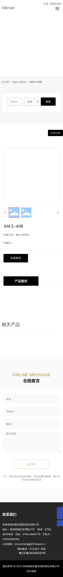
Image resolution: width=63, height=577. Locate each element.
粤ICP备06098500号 (32, 553)
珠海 (42, 548)
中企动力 (34, 548)
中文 (46, 3)
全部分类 (55, 133)
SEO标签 (31, 571)
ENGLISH (56, 3)
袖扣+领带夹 (20, 81)
